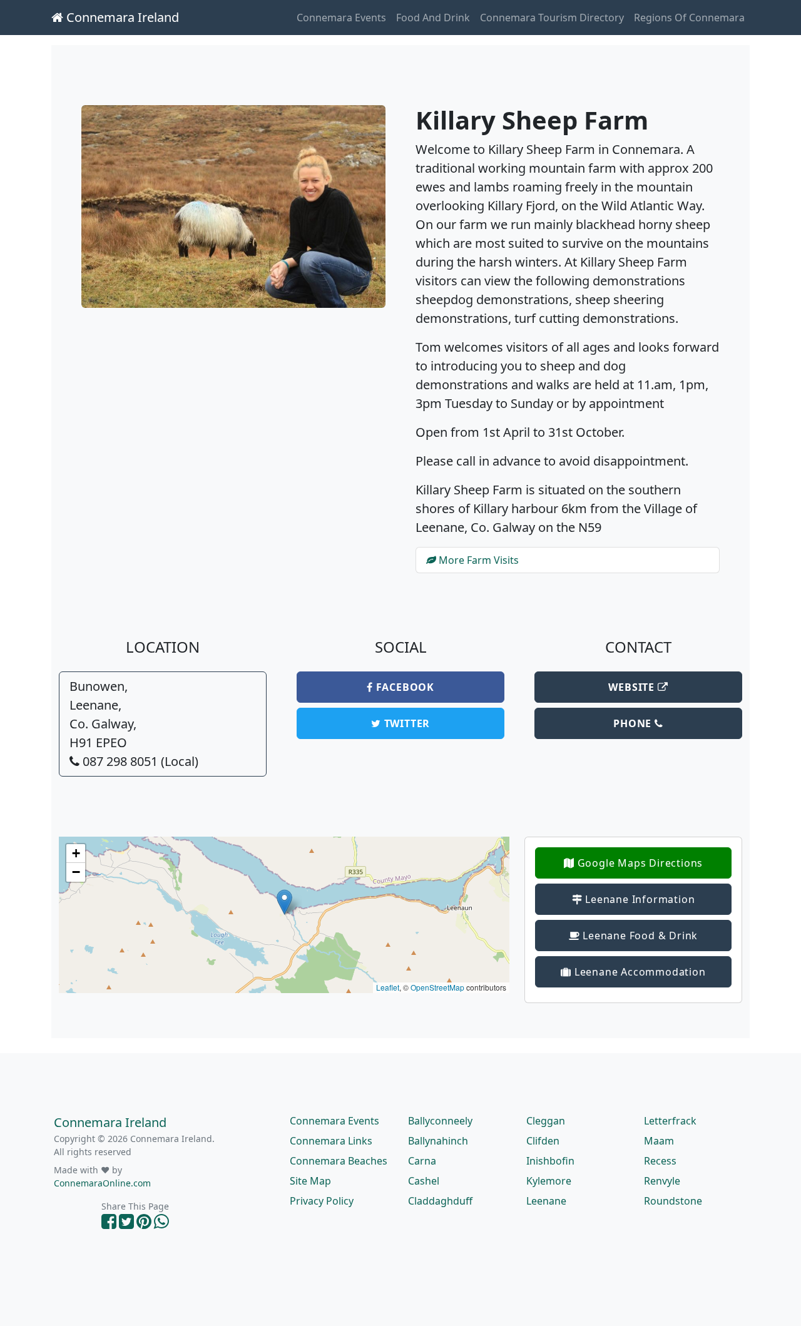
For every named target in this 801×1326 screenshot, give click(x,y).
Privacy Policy (322, 1201)
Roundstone (673, 1201)
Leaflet (387, 987)
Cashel (423, 1181)
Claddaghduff (440, 1201)
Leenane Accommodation (638, 972)
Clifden (542, 1141)
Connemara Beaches (338, 1161)
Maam (659, 1141)
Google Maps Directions (638, 863)
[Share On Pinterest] (143, 1224)
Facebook (403, 687)
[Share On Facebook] (108, 1224)
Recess (660, 1161)
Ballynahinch (438, 1141)
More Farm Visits (477, 560)
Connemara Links (331, 1141)
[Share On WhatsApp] (161, 1224)
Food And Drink (433, 17)
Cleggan (545, 1121)
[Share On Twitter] (126, 1224)
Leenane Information (638, 899)
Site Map (310, 1181)
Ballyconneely (440, 1121)
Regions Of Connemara (689, 17)
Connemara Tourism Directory (552, 17)
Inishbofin (550, 1161)
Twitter (405, 723)
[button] (284, 902)
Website (632, 687)
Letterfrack (670, 1121)
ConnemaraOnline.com (102, 1183)
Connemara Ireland (121, 17)
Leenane (546, 1201)
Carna (422, 1161)
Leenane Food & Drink (639, 935)
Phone (634, 723)
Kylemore (548, 1181)
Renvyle (662, 1181)
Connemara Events (341, 17)
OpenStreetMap (437, 987)
